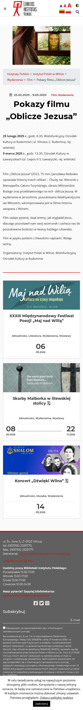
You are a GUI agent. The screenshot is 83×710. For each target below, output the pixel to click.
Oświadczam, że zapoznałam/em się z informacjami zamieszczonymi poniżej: (33, 630)
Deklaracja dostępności (18, 561)
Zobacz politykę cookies (56, 698)
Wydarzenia (66, 95)
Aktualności (19, 335)
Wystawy (65, 335)
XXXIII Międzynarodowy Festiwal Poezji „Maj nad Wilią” (41, 318)
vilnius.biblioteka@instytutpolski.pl (26, 595)
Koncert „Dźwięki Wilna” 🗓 (41, 480)
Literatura (35, 335)
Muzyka (41, 496)
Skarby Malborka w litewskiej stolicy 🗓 (41, 401)
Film (54, 95)
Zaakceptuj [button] (41, 703)
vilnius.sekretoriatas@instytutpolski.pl (44, 553)
